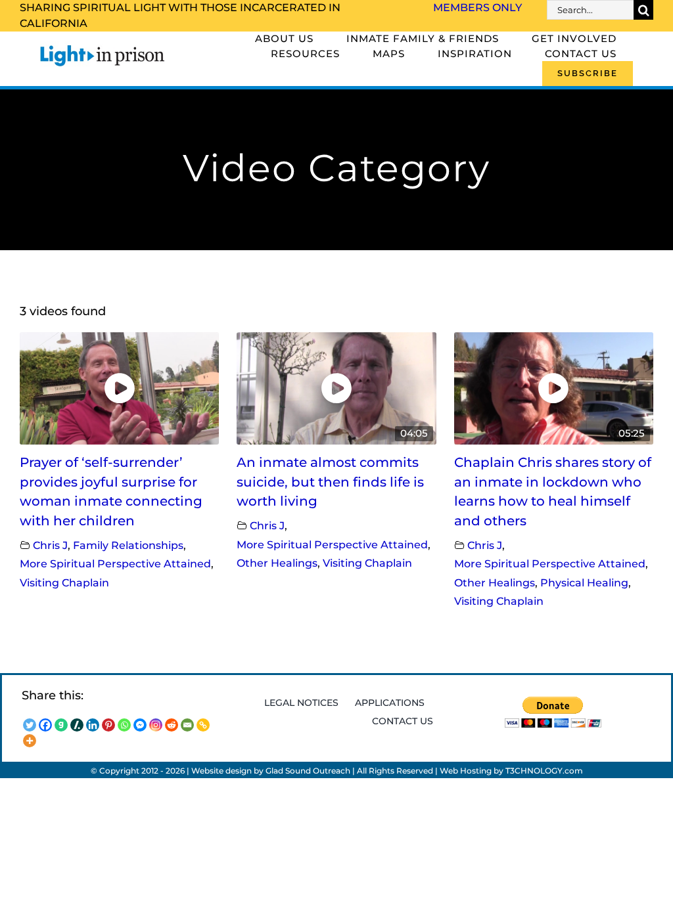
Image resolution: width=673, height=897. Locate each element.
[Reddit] (171, 725)
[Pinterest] (108, 725)
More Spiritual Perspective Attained (115, 563)
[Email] (187, 725)
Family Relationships (128, 545)
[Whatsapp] (124, 725)
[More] (29, 740)
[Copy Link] (203, 725)
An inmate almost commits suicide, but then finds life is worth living (330, 481)
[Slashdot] (76, 725)
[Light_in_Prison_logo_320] (102, 47)
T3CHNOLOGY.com (544, 771)
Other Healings (277, 562)
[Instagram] (155, 725)
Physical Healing (584, 582)
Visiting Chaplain (64, 582)
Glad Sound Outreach (308, 771)
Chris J (50, 545)
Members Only (477, 7)
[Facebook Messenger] (140, 725)
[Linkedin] (92, 725)
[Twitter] (29, 725)
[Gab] (61, 725)
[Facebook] (45, 725)
